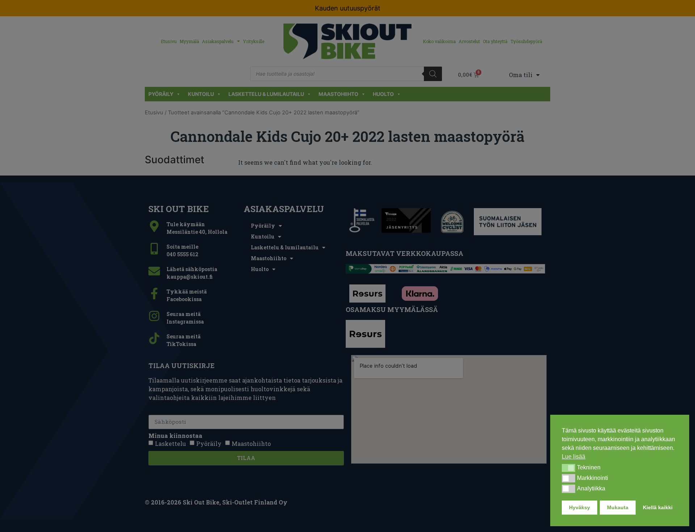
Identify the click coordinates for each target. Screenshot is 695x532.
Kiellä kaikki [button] (658, 507)
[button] (568, 468)
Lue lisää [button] (573, 456)
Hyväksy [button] (579, 507)
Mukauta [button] (617, 507)
